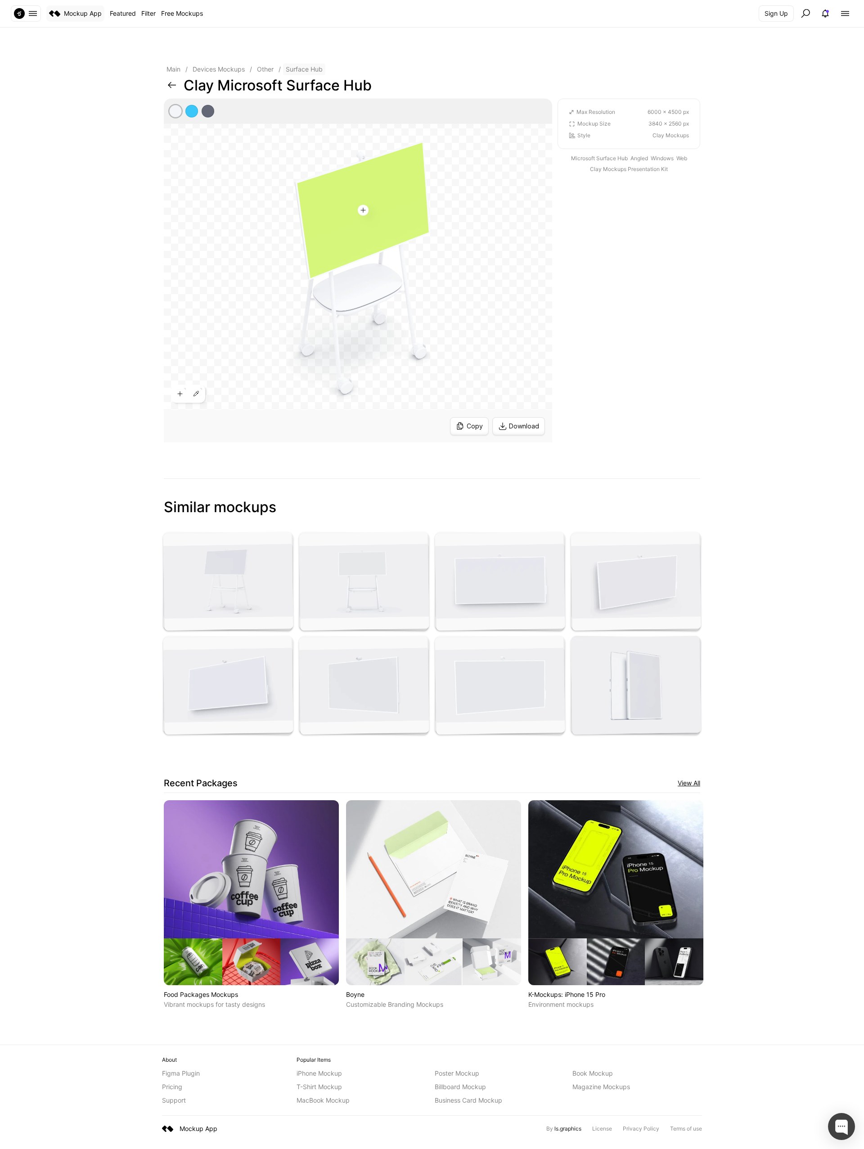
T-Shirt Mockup (319, 1086)
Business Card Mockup (468, 1100)
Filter (148, 13)
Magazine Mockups (601, 1086)
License (602, 1128)
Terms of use (686, 1128)
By (563, 1128)
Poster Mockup (457, 1073)
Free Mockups (182, 13)
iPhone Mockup (319, 1073)
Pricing (172, 1086)
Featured (123, 13)
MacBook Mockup (323, 1100)
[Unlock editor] (358, 270)
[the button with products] (26, 13)
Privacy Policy (641, 1128)
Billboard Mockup (460, 1086)
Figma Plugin (181, 1073)
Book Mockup (592, 1073)
